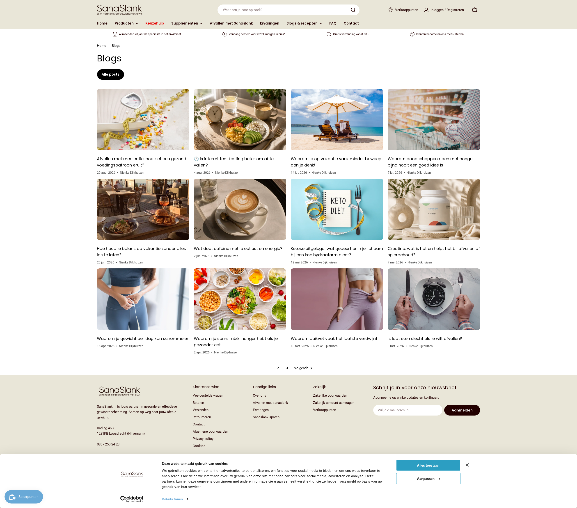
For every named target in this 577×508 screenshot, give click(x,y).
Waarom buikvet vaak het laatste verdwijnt (334, 338)
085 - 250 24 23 (108, 444)
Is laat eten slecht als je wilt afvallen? (425, 338)
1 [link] (269, 368)
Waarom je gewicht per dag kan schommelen (143, 338)
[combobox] (288, 9)
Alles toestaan (428, 465)
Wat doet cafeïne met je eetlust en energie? (238, 248)
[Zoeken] (353, 10)
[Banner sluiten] (467, 465)
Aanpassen (426, 478)
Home (101, 46)
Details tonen (172, 499)
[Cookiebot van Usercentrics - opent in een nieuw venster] (132, 499)
